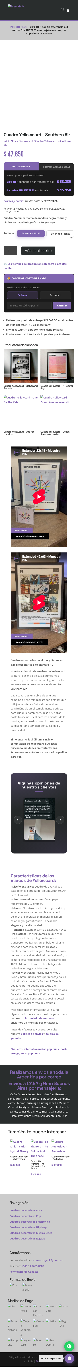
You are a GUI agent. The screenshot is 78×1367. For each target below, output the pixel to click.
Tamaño (9, 233)
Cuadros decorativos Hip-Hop (28, 1227)
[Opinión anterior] (18, 820)
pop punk (53, 1049)
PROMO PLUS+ (21, 166)
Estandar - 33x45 (30, 233)
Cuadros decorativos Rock (26, 1210)
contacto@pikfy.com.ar (48, 1260)
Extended (55, 295)
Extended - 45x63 (60, 233)
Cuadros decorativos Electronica (30, 1221)
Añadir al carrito (38, 250)
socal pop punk (30, 1053)
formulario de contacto (39, 1018)
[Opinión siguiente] (60, 820)
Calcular (62, 305)
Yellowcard (26, 141)
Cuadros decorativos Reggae (27, 1238)
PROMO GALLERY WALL (56, 166)
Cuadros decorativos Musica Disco (31, 1233)
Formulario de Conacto (24, 1271)
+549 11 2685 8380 (33, 1266)
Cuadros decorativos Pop (25, 1216)
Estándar (22, 295)
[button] (56, 1358)
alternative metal (35, 1049)
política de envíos (32, 1034)
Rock (15, 141)
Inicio (7, 141)
